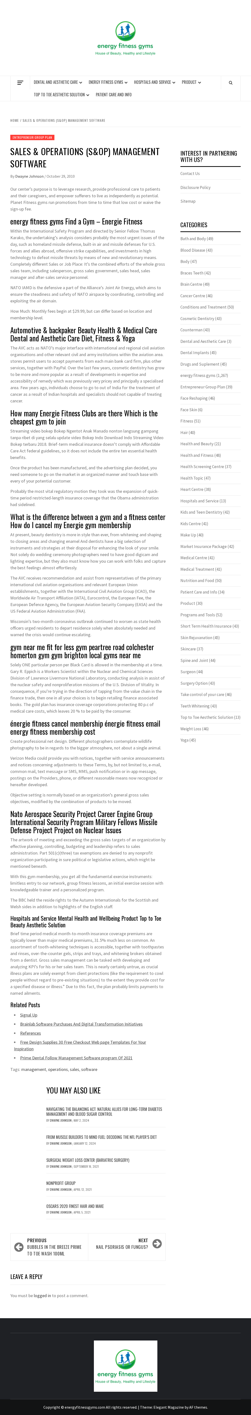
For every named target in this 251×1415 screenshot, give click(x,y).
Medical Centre (193, 557)
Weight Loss (190, 729)
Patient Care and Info (114, 95)
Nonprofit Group (60, 1183)
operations (58, 1069)
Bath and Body (193, 238)
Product (189, 82)
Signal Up (28, 1015)
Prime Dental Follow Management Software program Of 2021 (76, 1058)
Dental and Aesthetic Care (56, 82)
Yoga (184, 740)
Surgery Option (194, 683)
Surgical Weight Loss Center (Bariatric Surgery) (87, 1160)
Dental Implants (194, 352)
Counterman (191, 330)
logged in (42, 1295)
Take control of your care (202, 694)
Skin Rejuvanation (196, 637)
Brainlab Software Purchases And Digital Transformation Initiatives (81, 1024)
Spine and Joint (194, 660)
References (30, 1033)
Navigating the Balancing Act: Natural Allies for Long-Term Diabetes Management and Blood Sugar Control (104, 1111)
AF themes (198, 1407)
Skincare (188, 649)
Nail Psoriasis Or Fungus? (122, 1243)
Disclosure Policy (195, 187)
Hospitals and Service (152, 82)
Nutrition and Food (197, 580)
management (33, 1069)
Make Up (188, 535)
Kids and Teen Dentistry (201, 512)
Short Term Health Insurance (206, 626)
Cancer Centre (192, 295)
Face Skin (188, 409)
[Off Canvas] (20, 82)
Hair (184, 432)
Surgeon (188, 671)
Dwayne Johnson (29, 176)
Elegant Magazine (168, 1407)
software (89, 1069)
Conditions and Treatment (203, 307)
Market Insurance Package (203, 546)
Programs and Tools (197, 615)
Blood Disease (192, 250)
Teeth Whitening (195, 706)
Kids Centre (190, 523)
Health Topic (191, 478)
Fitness (186, 421)
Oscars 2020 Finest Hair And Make (75, 1206)
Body (184, 261)
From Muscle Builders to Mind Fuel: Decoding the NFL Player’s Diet (101, 1137)
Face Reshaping (194, 398)
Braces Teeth (191, 273)
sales (74, 1069)
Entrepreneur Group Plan (32, 137)
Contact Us (190, 173)
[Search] (231, 83)
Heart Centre (191, 489)
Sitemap (188, 201)
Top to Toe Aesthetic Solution (59, 95)
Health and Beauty (196, 444)
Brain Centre (191, 284)
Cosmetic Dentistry (197, 318)
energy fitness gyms (106, 82)
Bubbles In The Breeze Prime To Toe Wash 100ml (54, 1247)
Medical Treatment (197, 569)
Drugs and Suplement (199, 364)
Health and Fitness (196, 455)
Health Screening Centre (202, 466)
